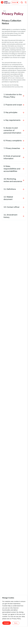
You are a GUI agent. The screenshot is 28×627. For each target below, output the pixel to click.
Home (4, 11)
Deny (15, 623)
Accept (6, 623)
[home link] (5, 2)
